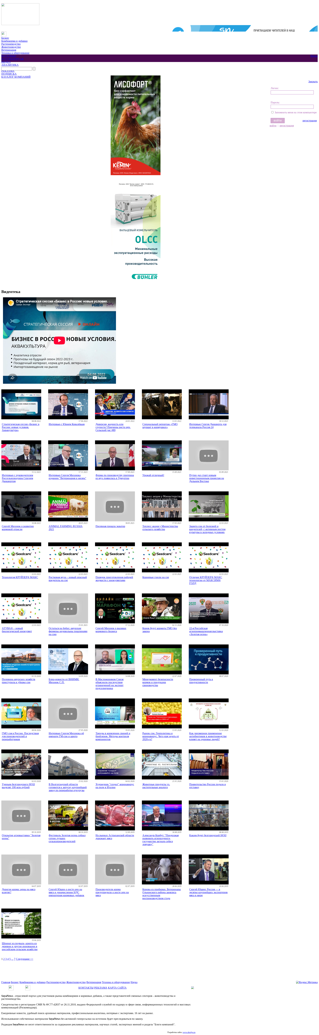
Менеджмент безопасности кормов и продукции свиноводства (157, 682)
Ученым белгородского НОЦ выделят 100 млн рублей (18, 786)
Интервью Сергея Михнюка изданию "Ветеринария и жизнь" (67, 477)
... (12, 959)
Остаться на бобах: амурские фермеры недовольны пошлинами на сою (68, 631)
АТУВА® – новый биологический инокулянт (17, 630)
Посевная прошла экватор (110, 526)
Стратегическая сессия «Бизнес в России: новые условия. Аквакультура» (20, 427)
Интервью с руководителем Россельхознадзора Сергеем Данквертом (17, 478)
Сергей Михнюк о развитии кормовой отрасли (18, 528)
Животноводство (11, 47)
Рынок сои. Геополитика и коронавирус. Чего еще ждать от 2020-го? (160, 736)
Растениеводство (11, 44)
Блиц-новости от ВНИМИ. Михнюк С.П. (64, 681)
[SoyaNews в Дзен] (27, 986)
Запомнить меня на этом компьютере (296, 112)
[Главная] (3, 33)
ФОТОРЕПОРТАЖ (12, 58)
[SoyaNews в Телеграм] (11, 986)
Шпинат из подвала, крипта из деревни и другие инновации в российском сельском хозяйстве (20, 946)
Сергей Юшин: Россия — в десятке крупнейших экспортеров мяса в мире (208, 892)
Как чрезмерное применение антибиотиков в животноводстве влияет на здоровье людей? (208, 736)
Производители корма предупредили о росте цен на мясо (112, 892)
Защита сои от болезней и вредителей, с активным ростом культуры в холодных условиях (207, 529)
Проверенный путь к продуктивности (201, 681)
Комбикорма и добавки (14, 41)
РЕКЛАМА (7, 70)
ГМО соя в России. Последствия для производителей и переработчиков (20, 736)
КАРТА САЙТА (117, 987)
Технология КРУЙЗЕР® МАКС (20, 577)
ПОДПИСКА (9, 73)
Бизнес (5, 38)
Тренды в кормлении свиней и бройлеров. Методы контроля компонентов (113, 736)
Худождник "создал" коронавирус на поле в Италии (115, 786)
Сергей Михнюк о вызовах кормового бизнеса (111, 630)
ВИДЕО (6, 61)
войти (273, 125)
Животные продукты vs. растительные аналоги (156, 786)
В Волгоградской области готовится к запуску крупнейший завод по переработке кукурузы (68, 787)
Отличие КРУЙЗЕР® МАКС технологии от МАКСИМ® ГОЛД (205, 580)
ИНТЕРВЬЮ (8, 56)
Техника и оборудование (15, 53)
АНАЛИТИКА (10, 64)
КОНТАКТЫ (86, 987)
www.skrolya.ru (189, 1032)
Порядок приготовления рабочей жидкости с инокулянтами (114, 579)
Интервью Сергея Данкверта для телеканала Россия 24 (207, 426)
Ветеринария (8, 50)
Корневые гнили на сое (155, 577)
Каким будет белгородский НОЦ (207, 835)
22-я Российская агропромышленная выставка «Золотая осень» (206, 631)
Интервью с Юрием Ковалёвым (67, 424)
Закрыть (313, 81)
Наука (314, 56)
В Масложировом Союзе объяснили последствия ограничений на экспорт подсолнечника (110, 684)
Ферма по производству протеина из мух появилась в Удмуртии (115, 477)
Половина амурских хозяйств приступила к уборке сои (18, 681)
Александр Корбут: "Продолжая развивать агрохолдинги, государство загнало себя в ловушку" (160, 840)
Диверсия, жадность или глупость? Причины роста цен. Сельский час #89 (113, 427)
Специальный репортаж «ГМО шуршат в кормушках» (160, 426)
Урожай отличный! (153, 475)
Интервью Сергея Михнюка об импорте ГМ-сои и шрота (66, 735)
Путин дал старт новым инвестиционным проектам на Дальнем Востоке (206, 478)
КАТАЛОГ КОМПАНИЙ (16, 76)
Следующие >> (24, 959)
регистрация (310, 120)
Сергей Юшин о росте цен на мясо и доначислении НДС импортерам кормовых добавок (66, 892)
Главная (5, 982)
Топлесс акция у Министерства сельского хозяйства (160, 528)
